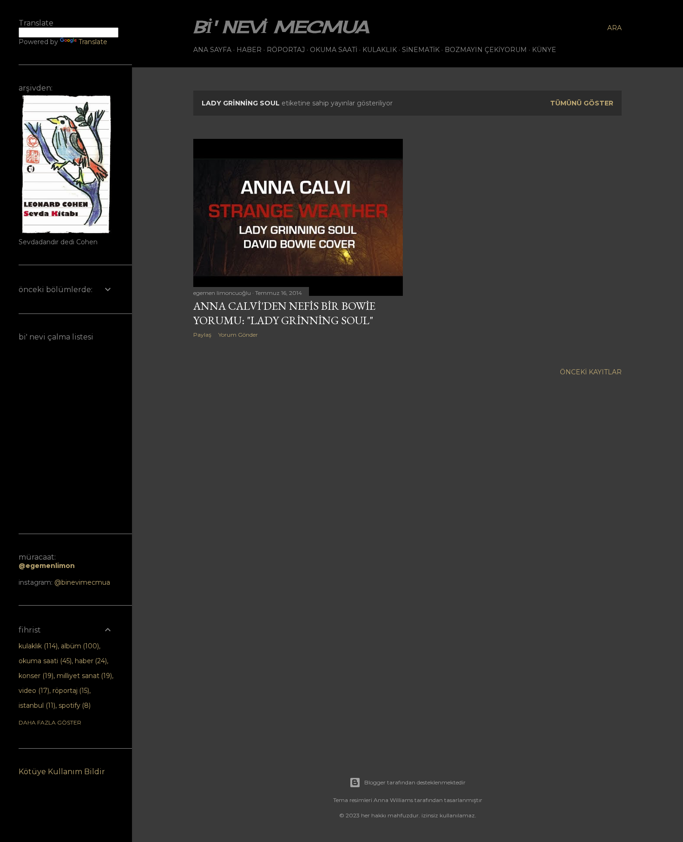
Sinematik (421, 50)
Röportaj (286, 50)
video (33, 690)
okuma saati (44, 661)
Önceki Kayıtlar (591, 372)
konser (35, 676)
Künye (544, 50)
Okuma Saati (333, 50)
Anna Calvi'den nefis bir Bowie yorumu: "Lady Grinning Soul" (284, 313)
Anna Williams (393, 799)
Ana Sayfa (212, 50)
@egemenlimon (47, 565)
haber (90, 661)
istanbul (36, 705)
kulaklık (37, 646)
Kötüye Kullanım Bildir (62, 771)
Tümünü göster (581, 103)
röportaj (70, 690)
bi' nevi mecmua (281, 27)
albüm (79, 646)
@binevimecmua (82, 582)
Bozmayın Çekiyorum (486, 50)
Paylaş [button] (202, 334)
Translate (93, 42)
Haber (249, 50)
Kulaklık (379, 50)
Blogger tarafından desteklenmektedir (415, 782)
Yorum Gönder (238, 334)
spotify (74, 705)
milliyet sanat (84, 676)
